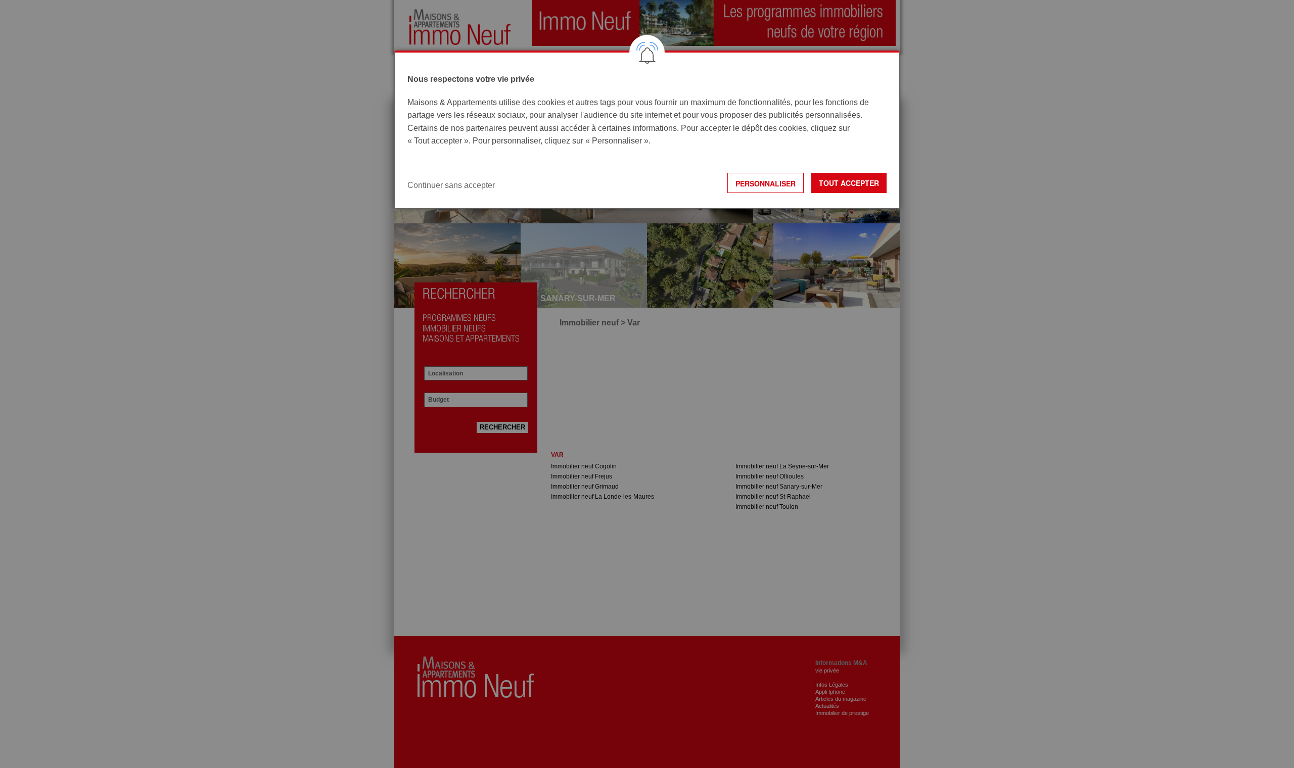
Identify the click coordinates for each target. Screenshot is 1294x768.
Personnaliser (765, 183)
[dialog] (647, 130)
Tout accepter (849, 183)
